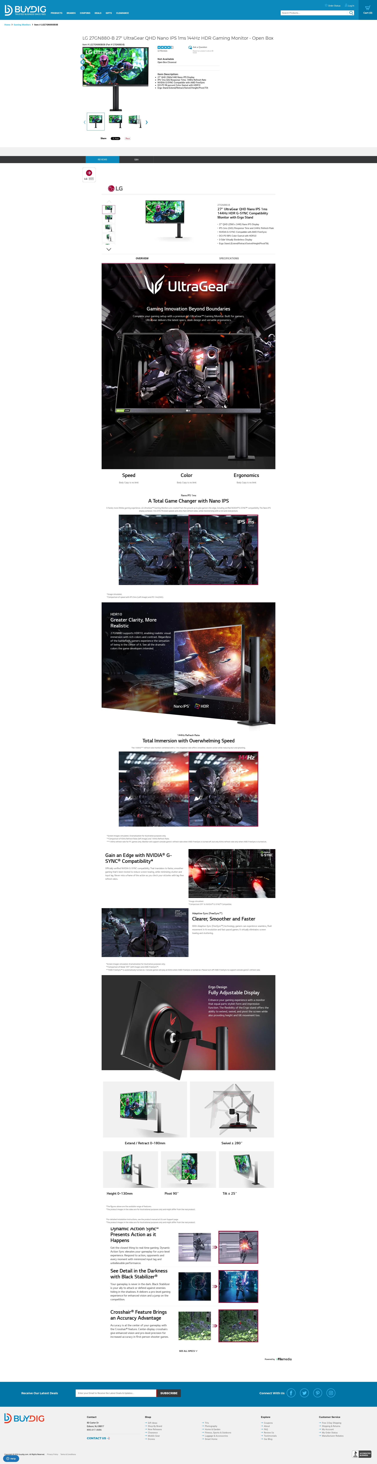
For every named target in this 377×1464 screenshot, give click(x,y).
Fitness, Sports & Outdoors (218, 1432)
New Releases (155, 1429)
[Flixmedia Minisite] (89, 181)
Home (7, 24)
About (267, 1426)
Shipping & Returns (331, 1426)
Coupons (85, 13)
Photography (211, 1426)
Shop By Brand (155, 1426)
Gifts (109, 13)
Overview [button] (142, 258)
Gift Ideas (152, 1423)
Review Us (269, 1432)
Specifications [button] (229, 258)
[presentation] (84, 122)
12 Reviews (162, 51)
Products (56, 13)
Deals (98, 13)
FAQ (266, 1429)
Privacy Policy (52, 1454)
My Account (328, 1429)
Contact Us (96, 1438)
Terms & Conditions (68, 1454)
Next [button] (109, 250)
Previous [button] (109, 202)
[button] (108, 209)
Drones (151, 1439)
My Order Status (330, 1432)
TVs (207, 1423)
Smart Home (211, 1439)
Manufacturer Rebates (333, 1436)
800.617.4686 (94, 1430)
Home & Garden (212, 1429)
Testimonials (270, 1436)
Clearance (122, 13)
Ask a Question (200, 47)
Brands (71, 13)
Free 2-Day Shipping (331, 1423)
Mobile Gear (154, 1436)
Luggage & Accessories (216, 1436)
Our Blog (268, 1439)
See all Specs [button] (187, 1351)
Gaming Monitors (22, 24)
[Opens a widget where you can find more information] (11, 1459)
